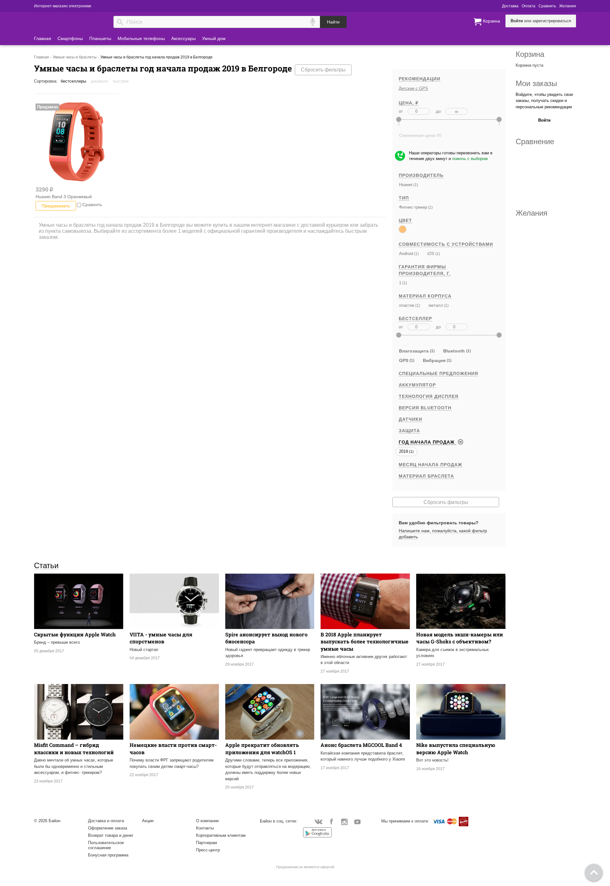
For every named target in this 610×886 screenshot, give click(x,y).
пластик (406, 305)
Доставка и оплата (106, 820)
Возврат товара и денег (110, 835)
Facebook (331, 821)
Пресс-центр (208, 850)
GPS (403, 360)
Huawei (405, 184)
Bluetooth (454, 350)
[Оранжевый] (402, 229)
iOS (430, 253)
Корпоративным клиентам (221, 835)
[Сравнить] (79, 204)
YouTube (357, 821)
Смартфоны (70, 38)
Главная (42, 38)
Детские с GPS (413, 88)
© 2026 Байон (47, 820)
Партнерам (206, 842)
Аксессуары (183, 38)
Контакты (205, 828)
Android (406, 253)
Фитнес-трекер (413, 207)
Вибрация (434, 360)
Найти (333, 21)
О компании (207, 820)
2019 (403, 451)
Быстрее (121, 81)
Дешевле (99, 81)
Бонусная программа (108, 855)
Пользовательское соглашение (106, 845)
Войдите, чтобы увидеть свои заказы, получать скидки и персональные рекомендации (544, 100)
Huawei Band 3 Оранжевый (64, 196)
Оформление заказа (107, 828)
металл (436, 305)
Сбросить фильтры (323, 69)
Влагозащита (414, 350)
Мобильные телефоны (141, 38)
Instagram (344, 821)
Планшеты (100, 38)
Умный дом (214, 38)
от (401, 111)
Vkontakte (318, 821)
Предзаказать (56, 205)
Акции (147, 820)
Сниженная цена (417, 135)
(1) (415, 185)
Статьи (46, 565)
